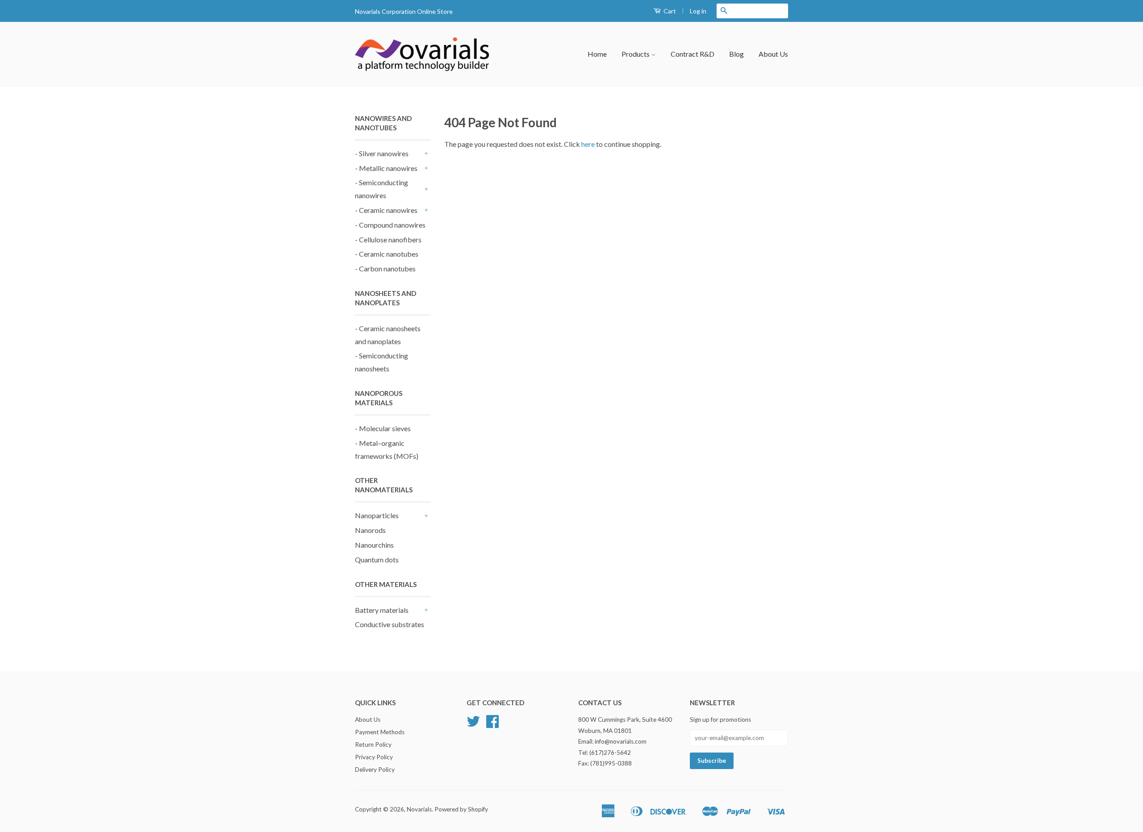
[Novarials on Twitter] (473, 724)
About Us (773, 54)
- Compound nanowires (390, 224)
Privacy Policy (374, 757)
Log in (698, 11)
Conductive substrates (389, 624)
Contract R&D (692, 54)
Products (636, 54)
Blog (736, 54)
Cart (669, 11)
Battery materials (382, 610)
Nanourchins (374, 545)
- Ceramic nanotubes (386, 254)
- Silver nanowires (382, 153)
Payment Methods (380, 732)
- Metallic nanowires (386, 168)
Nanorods (370, 530)
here (588, 144)
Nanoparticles (377, 515)
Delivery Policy (375, 769)
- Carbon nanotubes (385, 268)
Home (597, 54)
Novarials (419, 809)
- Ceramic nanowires (386, 210)
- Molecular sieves (383, 428)
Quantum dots (377, 559)
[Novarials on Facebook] (492, 724)
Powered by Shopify (461, 809)
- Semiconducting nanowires (381, 189)
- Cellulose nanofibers (388, 239)
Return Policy (373, 744)
